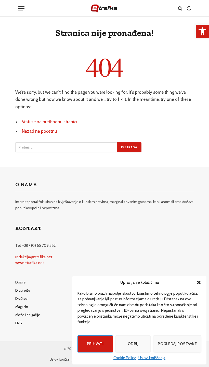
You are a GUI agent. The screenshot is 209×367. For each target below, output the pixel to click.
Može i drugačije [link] (27, 314)
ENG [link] (18, 323)
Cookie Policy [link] (124, 358)
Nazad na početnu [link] (39, 131)
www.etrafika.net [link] (29, 263)
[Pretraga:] (66, 147)
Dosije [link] (20, 282)
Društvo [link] (21, 298)
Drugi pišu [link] (22, 290)
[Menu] (21, 8)
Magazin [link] (21, 306)
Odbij (133, 344)
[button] (198, 282)
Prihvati (95, 344)
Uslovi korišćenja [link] (151, 358)
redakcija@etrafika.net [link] (34, 257)
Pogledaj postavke (177, 344)
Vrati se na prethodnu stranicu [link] (50, 121)
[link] (202, 31)
